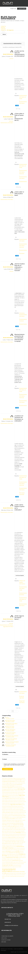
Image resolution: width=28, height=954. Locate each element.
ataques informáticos (10, 873)
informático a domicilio (18, 786)
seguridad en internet (9, 798)
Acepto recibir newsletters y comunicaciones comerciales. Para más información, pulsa (14, 765)
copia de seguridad (21, 697)
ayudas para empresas (20, 863)
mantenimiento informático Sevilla (23, 588)
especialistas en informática (19, 826)
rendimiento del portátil (6, 792)
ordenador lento (4, 826)
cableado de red (4, 821)
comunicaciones (18, 800)
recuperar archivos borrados (14, 829)
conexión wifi (16, 876)
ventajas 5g (11, 876)
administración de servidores (18, 815)
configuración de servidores (17, 778)
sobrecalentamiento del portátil (7, 860)
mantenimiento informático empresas (23, 172)
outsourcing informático (21, 849)
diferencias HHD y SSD (21, 829)
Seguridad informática (8, 626)
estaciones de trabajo (13, 846)
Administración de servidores (11, 736)
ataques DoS (23, 778)
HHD (13, 807)
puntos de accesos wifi (15, 795)
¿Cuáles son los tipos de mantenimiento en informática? (19, 53)
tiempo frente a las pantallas (17, 801)
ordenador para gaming (15, 820)
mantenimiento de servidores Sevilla (13, 810)
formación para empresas (14, 823)
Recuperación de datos (10, 732)
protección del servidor (16, 798)
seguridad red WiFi (16, 843)
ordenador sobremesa (6, 820)
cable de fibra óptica (22, 857)
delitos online (9, 866)
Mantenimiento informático (7, 122)
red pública (8, 840)
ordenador (17, 821)
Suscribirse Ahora (7, 769)
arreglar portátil (10, 824)
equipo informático (22, 792)
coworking (22, 807)
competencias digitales (5, 846)
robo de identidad (12, 803)
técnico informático (11, 786)
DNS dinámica (17, 838)
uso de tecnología (9, 807)
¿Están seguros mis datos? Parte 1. (19, 617)
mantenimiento (23, 181)
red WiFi (19, 862)
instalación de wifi (19, 845)
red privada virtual (21, 876)
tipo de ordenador (12, 840)
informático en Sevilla (9, 812)
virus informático (18, 803)
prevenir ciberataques (14, 849)
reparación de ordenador (18, 824)
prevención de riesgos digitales (7, 787)
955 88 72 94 (13, 8)
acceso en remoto (7, 804)
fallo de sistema (17, 835)
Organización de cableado (11, 739)
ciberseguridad (21, 789)
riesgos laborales (8, 874)
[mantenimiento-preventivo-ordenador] (19, 352)
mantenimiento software (12, 832)
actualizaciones (4, 866)
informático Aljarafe (9, 863)
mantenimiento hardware (23, 320)
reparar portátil (15, 862)
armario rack (18, 874)
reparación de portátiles (10, 818)
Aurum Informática (8, 54)
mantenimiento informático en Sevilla (23, 97)
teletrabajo (18, 832)
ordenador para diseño (9, 862)
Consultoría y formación (10, 745)
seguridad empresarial (6, 790)
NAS (15, 845)
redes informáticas (11, 855)
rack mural (15, 873)
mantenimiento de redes (6, 829)
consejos (10, 854)
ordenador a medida (18, 855)
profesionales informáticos (9, 801)
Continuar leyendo (20, 575)
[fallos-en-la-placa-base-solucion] (19, 206)
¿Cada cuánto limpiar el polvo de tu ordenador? (19, 507)
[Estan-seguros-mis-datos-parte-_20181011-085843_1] (19, 630)
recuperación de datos (7, 865)
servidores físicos (14, 863)
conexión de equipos (13, 784)
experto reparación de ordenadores (7, 778)
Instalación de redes (9, 726)
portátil (17, 851)
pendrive (15, 807)
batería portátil (11, 831)
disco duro (7, 845)
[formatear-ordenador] (19, 432)
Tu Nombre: (5, 754)
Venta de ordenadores (10, 729)
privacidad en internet (13, 790)
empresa (21, 838)
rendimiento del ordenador (6, 849)
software (6, 800)
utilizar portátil (7, 876)
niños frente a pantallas (12, 834)
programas (3, 851)
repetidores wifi (9, 789)
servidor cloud (17, 792)
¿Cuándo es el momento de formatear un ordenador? (18, 418)
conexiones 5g (8, 806)
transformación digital (11, 826)
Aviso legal (4, 938)
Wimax (7, 810)
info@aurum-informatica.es (11, 925)
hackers (15, 831)
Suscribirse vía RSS (10, 718)
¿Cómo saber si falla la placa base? (19, 193)
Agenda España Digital (5, 831)
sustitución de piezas (20, 790)
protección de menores (5, 838)
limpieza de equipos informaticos (22, 582)
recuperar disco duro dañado (16, 866)
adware (3, 877)
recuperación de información (8, 781)
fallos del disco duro (12, 838)
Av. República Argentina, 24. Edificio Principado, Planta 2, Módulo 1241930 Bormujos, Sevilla (15, 915)
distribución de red (5, 809)
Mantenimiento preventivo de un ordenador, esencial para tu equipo (19, 338)
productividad (12, 792)
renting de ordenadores (20, 831)
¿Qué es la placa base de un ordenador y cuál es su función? (19, 267)
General (11, 58)
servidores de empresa (13, 806)
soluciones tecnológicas (18, 781)
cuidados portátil (21, 812)
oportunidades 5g (14, 789)
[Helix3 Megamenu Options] (2, 9)
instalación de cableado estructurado (8, 779)
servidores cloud (10, 843)
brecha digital (19, 873)
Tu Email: (4, 759)
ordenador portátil (12, 828)
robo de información (17, 848)
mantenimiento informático (9, 870)
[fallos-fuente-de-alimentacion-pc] (19, 131)
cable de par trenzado (15, 854)
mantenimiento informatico (23, 102)
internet (9, 809)
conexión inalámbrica (18, 818)
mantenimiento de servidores (17, 787)
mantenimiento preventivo (23, 593)
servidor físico (8, 784)
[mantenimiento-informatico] (19, 521)
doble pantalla (22, 848)
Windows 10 (23, 837)
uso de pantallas (16, 812)
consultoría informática (11, 821)
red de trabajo (18, 837)
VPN (11, 815)
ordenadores (8, 823)
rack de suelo (17, 840)
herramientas (13, 851)
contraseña (24, 801)
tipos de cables (15, 793)
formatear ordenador (22, 493)
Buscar (4, 34)
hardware (22, 253)
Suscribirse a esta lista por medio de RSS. (12, 47)
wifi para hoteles (13, 874)
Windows (7, 852)
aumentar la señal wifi (16, 809)
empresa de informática (6, 803)
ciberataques (8, 851)
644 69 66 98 (7, 922)
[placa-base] (19, 281)
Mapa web (3, 941)
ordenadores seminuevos (10, 835)
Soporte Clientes (22, 8)
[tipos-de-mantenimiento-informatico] (19, 67)
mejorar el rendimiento (8, 795)
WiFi (11, 809)
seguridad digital (18, 779)
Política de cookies (6, 940)
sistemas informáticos (7, 815)
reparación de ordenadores (15, 852)
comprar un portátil (22, 820)
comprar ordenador (5, 832)
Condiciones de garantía (7, 936)
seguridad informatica (21, 701)
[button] (13, 37)
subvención (24, 779)
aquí (5, 766)
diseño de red (19, 807)
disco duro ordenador (13, 817)
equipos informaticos (12, 837)
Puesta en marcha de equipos (12, 742)
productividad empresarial (17, 865)
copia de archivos (12, 845)
